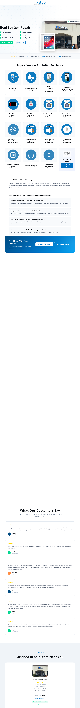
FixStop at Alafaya (40, 680)
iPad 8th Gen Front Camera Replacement (49, 115)
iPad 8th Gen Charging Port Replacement (31, 115)
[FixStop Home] (40, 3)
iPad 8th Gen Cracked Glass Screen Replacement (49, 89)
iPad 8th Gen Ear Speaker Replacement (31, 140)
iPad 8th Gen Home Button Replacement (13, 166)
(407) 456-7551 (8, 42)
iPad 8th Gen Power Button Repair (31, 166)
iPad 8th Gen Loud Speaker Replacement (49, 140)
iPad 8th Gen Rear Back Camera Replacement (67, 115)
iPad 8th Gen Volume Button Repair (48, 166)
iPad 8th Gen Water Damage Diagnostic (31, 89)
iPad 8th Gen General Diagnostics (13, 89)
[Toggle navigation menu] (74, 2)
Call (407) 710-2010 (67, 165)
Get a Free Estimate (63, 244)
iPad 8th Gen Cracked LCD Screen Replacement (67, 89)
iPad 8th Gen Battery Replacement (13, 115)
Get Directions (39, 705)
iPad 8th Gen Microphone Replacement (67, 140)
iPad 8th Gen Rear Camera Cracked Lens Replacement (13, 140)
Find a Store (20, 42)
